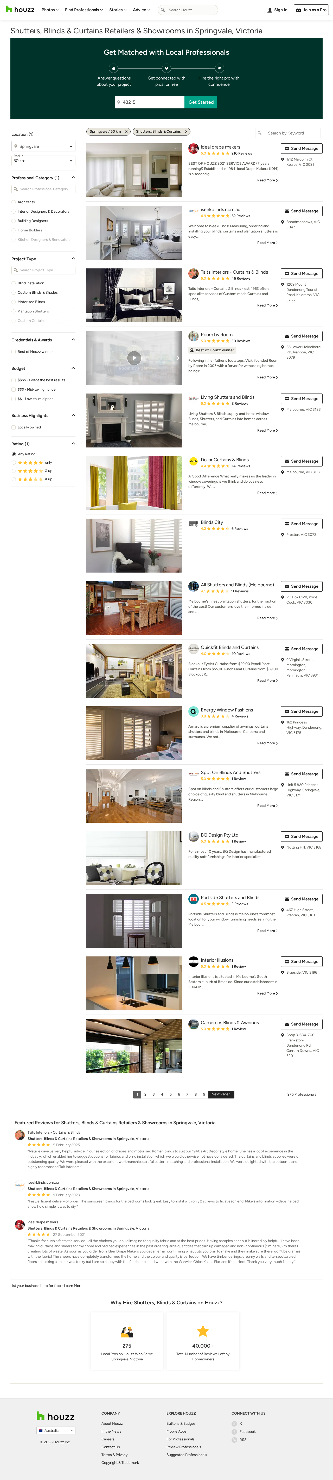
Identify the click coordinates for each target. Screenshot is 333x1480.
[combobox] (188, 10)
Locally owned (29, 427)
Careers (107, 1439)
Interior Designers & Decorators (43, 211)
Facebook (248, 1431)
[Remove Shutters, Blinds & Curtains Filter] (186, 131)
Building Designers (33, 221)
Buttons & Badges (181, 1423)
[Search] (163, 10)
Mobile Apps (176, 1431)
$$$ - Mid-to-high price (37, 389)
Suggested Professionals (186, 1455)
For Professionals (180, 1439)
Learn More (73, 1286)
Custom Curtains (32, 320)
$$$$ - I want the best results (41, 380)
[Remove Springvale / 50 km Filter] (126, 131)
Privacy (121, 1455)
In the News (111, 1431)
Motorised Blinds (31, 302)
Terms (106, 1455)
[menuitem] (50, 10)
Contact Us (110, 1447)
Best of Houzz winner (35, 351)
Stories (116, 9)
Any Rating (26, 454)
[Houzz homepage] (20, 9)
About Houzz (112, 1423)
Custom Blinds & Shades (38, 292)
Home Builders (30, 230)
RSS (243, 1440)
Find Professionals (82, 9)
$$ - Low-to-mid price (36, 399)
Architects (26, 202)
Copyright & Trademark (120, 1462)
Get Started (201, 102)
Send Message (304, 148)
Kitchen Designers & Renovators (44, 239)
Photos (48, 9)
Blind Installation (31, 283)
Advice (139, 9)
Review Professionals (183, 1447)
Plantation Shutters (33, 311)
